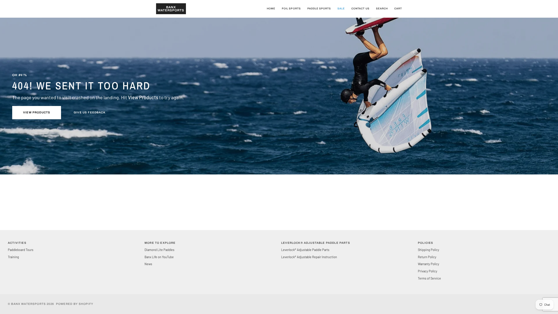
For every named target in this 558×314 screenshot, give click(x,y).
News (148, 264)
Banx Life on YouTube (159, 257)
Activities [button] (17, 242)
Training (13, 257)
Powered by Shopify (74, 303)
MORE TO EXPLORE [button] (160, 242)
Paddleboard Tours (20, 250)
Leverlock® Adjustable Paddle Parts (305, 250)
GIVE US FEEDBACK (89, 112)
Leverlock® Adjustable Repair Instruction (309, 257)
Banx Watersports (28, 303)
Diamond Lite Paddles (159, 250)
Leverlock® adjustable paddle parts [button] (315, 242)
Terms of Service (429, 278)
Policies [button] (425, 242)
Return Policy (427, 257)
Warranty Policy (428, 264)
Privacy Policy (427, 271)
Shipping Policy (428, 250)
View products (36, 112)
